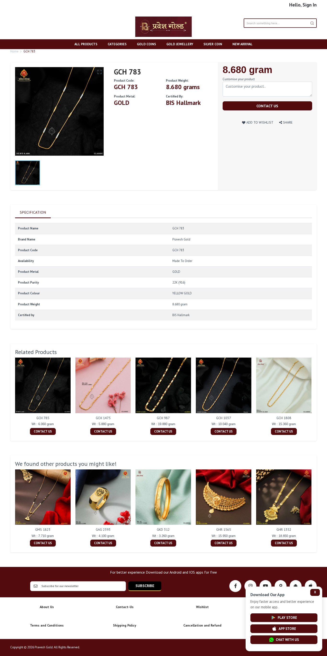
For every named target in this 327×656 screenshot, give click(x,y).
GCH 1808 (283, 418)
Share (287, 122)
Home (14, 51)
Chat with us (287, 639)
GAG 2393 (103, 529)
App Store (287, 628)
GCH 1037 (223, 418)
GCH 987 (163, 418)
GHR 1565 (223, 529)
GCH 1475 (103, 418)
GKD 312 (163, 529)
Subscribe (144, 585)
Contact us (267, 105)
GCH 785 (42, 418)
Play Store (287, 617)
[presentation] (10, 397)
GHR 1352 (283, 529)
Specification (33, 212)
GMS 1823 (43, 529)
